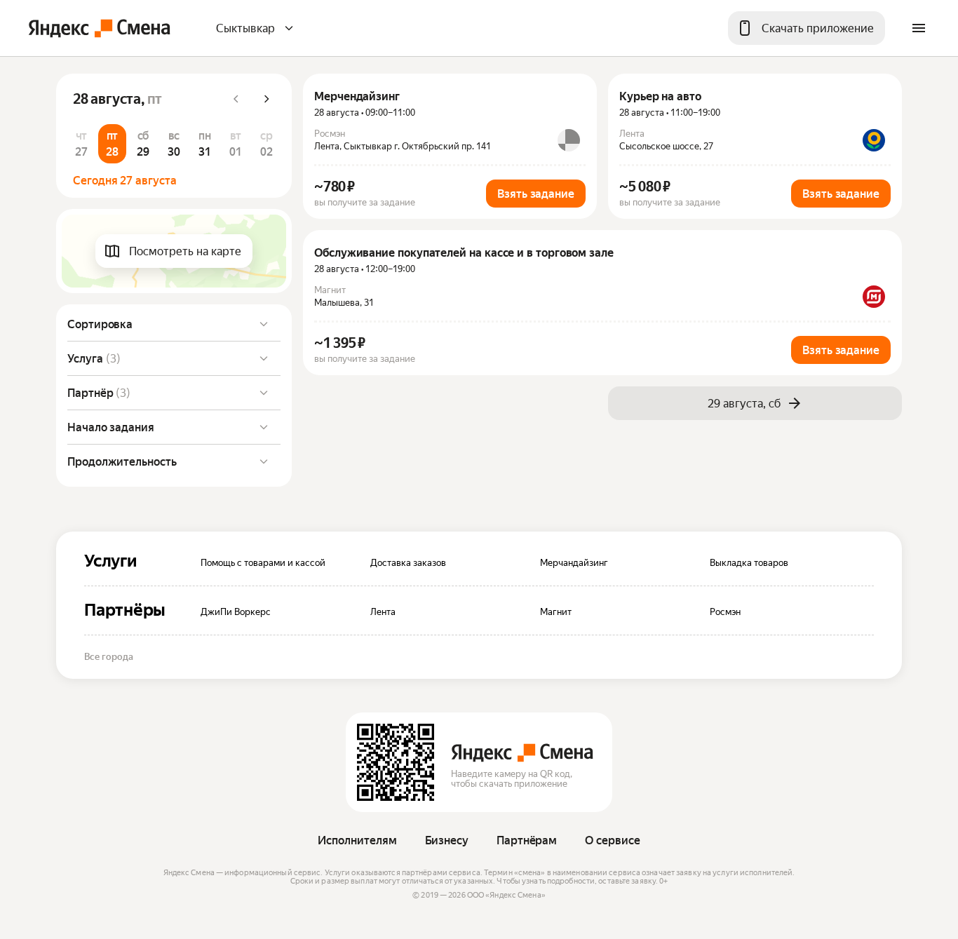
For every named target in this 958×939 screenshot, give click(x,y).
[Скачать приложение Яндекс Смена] (395, 762)
